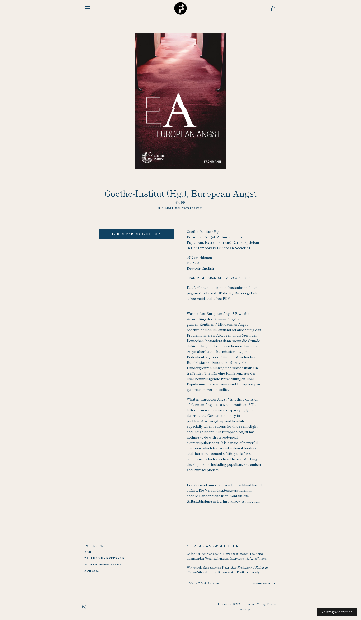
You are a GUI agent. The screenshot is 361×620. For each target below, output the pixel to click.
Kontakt (92, 570)
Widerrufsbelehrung (104, 564)
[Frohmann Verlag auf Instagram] (84, 606)
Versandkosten (192, 207)
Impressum (94, 545)
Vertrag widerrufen (337, 611)
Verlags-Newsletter (213, 546)
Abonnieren (261, 583)
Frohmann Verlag (254, 604)
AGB (87, 552)
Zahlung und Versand (104, 558)
